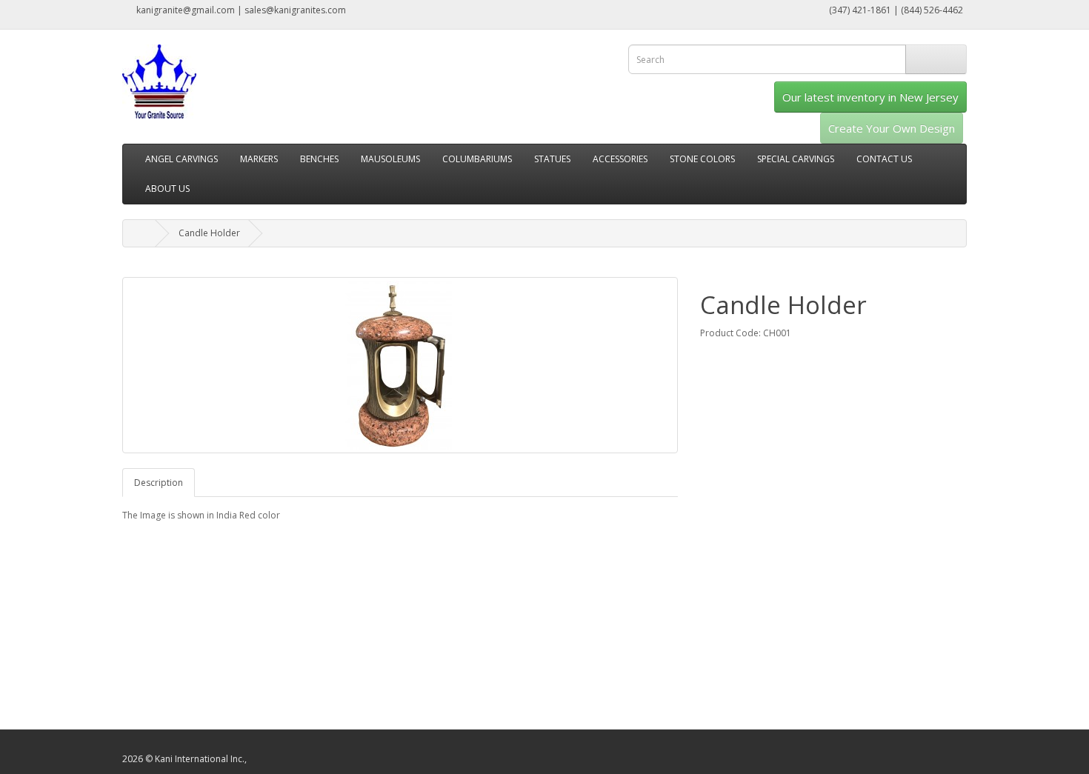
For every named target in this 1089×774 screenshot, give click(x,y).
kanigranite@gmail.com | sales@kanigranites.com (240, 10)
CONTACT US (884, 159)
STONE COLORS (702, 159)
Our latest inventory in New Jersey (870, 97)
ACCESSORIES (620, 159)
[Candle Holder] (400, 365)
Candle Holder (209, 233)
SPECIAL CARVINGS (795, 159)
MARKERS (259, 159)
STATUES (552, 159)
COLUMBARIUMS (477, 159)
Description (158, 482)
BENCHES (319, 159)
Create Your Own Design (891, 128)
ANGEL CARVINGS (181, 159)
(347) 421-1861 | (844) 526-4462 (895, 10)
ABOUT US (167, 188)
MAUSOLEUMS (390, 159)
